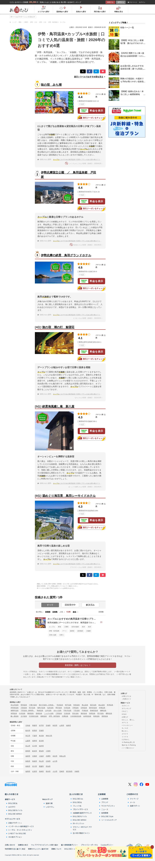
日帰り (61, 635)
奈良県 (55, 756)
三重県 (66, 627)
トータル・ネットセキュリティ (20, 830)
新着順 (47, 612)
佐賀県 (34, 771)
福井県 (41, 746)
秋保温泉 (76, 705)
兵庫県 (48, 756)
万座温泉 (24, 708)
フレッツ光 (77, 806)
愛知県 (41, 751)
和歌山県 (62, 756)
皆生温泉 (75, 713)
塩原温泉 (50, 708)
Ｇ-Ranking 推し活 (128, 742)
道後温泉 (39, 713)
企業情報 (102, 794)
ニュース (104, 809)
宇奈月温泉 (67, 710)
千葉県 (34, 736)
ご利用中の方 (132, 794)
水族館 (88, 631)
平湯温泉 (85, 710)
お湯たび (125, 717)
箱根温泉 (43, 716)
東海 (59, 627)
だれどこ (125, 711)
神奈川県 (49, 736)
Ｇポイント (126, 706)
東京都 (41, 736)
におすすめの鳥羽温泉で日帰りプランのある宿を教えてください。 (80, 159)
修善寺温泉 (15, 710)
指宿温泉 (105, 716)
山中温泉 (48, 710)
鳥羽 (83, 627)
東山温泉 (85, 705)
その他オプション (15, 837)
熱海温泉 (96, 716)
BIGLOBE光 (12, 803)
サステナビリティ (108, 806)
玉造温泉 (67, 713)
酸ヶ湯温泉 (15, 716)
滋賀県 (27, 756)
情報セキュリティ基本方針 (38, 849)
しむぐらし (50, 807)
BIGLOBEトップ (70, 849)
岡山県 (41, 761)
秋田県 (55, 725)
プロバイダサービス (80, 809)
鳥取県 (27, 761)
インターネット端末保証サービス (21, 826)
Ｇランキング (126, 708)
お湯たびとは (126, 696)
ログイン (142, 2)
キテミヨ (125, 722)
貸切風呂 (80, 631)
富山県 (27, 746)
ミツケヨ (125, 737)
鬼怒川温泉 (41, 708)
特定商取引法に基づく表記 (15, 849)
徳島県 (27, 766)
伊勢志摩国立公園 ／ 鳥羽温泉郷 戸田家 (68, 174)
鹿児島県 (69, 771)
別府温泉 (92, 713)
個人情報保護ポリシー (69, 845)
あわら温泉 (57, 710)
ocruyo (124, 714)
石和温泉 (84, 708)
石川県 (34, 746)
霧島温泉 (109, 713)
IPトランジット (78, 823)
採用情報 (104, 813)
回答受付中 (70, 605)
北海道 (27, 725)
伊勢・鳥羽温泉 (54, 631)
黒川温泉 (100, 713)
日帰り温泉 (52, 635)
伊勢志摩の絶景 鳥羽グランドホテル (66, 255)
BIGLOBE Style (107, 816)
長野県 (34, 741)
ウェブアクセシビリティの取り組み (44, 845)
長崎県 (41, 771)
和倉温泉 (40, 710)
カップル (52, 627)
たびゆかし (126, 739)
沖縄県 (76, 771)
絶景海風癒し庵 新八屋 (58, 406)
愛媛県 (41, 766)
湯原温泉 (84, 713)
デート (64, 631)
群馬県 (34, 730)
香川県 (34, 766)
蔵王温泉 (93, 705)
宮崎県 (61, 771)
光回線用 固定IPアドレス (82, 813)
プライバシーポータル (89, 845)
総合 (74, 612)
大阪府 (41, 756)
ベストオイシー (127, 725)
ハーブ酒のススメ (128, 748)
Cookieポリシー (107, 845)
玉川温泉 (24, 716)
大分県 (55, 771)
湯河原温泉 (93, 708)
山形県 (61, 725)
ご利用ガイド (126, 699)
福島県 (68, 725)
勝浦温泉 (30, 713)
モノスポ (125, 728)
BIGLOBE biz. (78, 799)
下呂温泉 (76, 710)
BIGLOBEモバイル (15, 810)
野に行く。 (126, 731)
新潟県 (41, 741)
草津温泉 (110, 705)
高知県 (48, 766)
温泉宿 (72, 631)
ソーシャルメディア (109, 820)
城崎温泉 (103, 710)
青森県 (34, 725)
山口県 (55, 761)
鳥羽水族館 (75, 627)
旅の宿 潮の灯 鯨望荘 (58, 327)
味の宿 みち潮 (51, 84)
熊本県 (48, 771)
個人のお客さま (11, 794)
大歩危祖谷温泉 (75, 716)
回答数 (55, 612)
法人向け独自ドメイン (81, 833)
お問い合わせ (10, 845)
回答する (110, 2)
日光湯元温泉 (33, 716)
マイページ (133, 2)
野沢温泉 (59, 708)
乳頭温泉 (60, 705)
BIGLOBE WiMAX (15, 814)
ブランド (104, 802)
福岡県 (27, 771)
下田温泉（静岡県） (28, 710)
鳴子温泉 (68, 705)
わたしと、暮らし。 (129, 720)
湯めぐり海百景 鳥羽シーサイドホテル (69, 495)
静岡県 (27, 751)
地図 (82, 104)
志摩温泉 (65, 716)
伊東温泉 (102, 708)
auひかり (11, 807)
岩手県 (41, 725)
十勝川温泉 (33, 705)
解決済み (90, 605)
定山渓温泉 (15, 705)
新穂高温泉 (94, 710)
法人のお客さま (76, 794)
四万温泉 (32, 708)
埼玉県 (27, 736)
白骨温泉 (67, 708)
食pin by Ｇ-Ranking (129, 745)
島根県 (34, 761)
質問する (121, 2)
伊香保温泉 (15, 708)
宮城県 (48, 725)
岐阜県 (34, 751)
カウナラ (125, 734)
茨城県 (41, 730)
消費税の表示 (23, 845)
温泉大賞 (49, 803)
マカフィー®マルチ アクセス (82, 828)
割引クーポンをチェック (93, 118)
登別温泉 (24, 705)
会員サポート (135, 806)
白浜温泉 (22, 713)
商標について (56, 849)
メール (132, 802)
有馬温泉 (14, 713)
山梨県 (27, 741)
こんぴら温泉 (49, 713)
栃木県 (27, 730)
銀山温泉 (101, 705)
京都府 (34, 756)
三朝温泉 (59, 713)
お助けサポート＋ (15, 823)
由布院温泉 (87, 716)
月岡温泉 (75, 708)
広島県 (48, 761)
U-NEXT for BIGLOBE (17, 833)
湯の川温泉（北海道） (47, 705)
